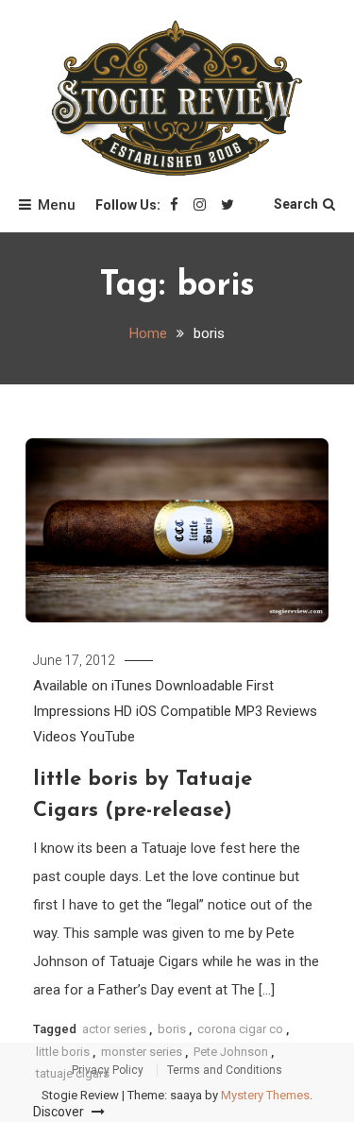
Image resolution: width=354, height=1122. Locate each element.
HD (123, 711)
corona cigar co (240, 1029)
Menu (57, 204)
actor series (114, 1029)
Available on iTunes (92, 685)
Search (296, 204)
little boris (63, 1052)
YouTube (107, 736)
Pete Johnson (231, 1052)
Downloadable (199, 685)
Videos (54, 736)
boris (172, 1029)
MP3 (248, 711)
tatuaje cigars (73, 1073)
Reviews (291, 711)
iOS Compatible (183, 711)
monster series (141, 1052)
